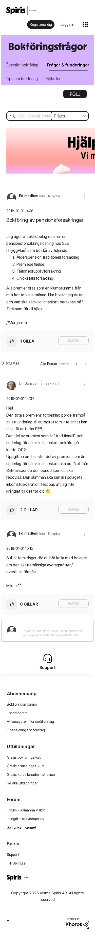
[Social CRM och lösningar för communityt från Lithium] (77, 923)
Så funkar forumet (21, 827)
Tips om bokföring (22, 78)
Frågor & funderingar (68, 64)
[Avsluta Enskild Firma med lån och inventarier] (76, 363)
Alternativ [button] (75, 96)
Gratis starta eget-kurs (25, 766)
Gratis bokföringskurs (24, 757)
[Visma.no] (21, 10)
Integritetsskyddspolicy (25, 819)
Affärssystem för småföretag (30, 721)
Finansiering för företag (26, 730)
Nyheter (53, 78)
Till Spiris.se (16, 863)
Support (13, 854)
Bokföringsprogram (22, 704)
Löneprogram (17, 713)
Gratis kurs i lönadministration (31, 774)
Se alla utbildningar (22, 783)
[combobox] (47, 116)
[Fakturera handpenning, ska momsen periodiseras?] (85, 363)
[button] (85, 197)
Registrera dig (41, 24)
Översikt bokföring (22, 64)
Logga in (67, 24)
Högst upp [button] (8, 921)
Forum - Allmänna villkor (26, 810)
